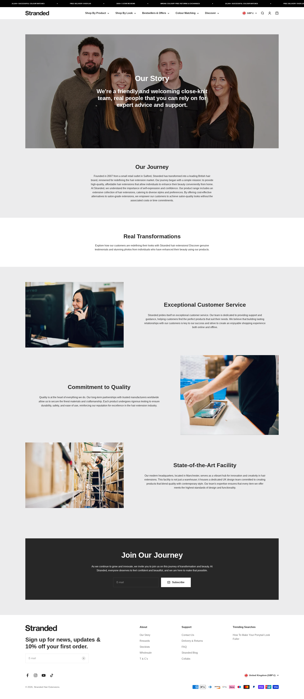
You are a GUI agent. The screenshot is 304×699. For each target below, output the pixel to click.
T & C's (144, 658)
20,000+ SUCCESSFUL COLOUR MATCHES (18, 3)
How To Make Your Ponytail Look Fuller (251, 637)
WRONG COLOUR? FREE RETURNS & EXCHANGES (170, 3)
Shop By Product (95, 13)
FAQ (184, 647)
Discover (210, 13)
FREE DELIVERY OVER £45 (71, 3)
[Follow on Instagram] (35, 675)
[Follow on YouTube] (43, 675)
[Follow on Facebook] (27, 675)
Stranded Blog (190, 652)
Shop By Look (124, 13)
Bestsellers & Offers (154, 13)
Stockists (145, 647)
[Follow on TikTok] (52, 675)
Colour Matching (186, 13)
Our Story (145, 635)
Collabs (186, 658)
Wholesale (146, 652)
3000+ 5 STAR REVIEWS (116, 3)
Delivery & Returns (192, 640)
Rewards (145, 640)
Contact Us (188, 635)
